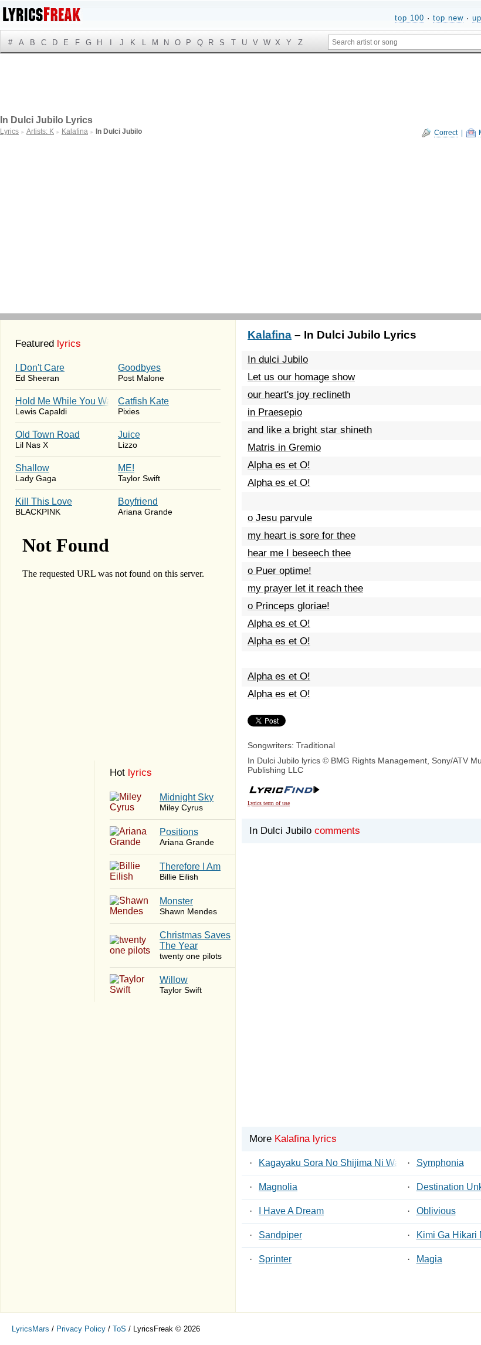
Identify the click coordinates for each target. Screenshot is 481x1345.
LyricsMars (30, 1328)
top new (448, 17)
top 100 (409, 17)
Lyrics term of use (269, 803)
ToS (119, 1328)
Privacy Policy (81, 1328)
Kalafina (270, 335)
